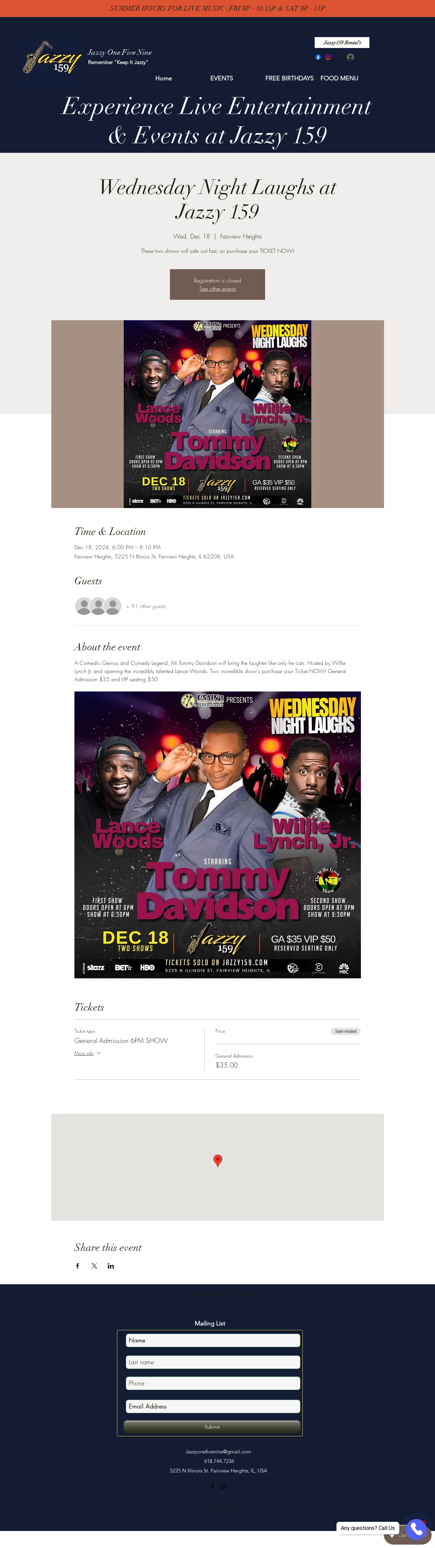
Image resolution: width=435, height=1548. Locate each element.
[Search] (418, 92)
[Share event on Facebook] (77, 1266)
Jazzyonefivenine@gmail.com (218, 1451)
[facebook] (318, 57)
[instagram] (328, 57)
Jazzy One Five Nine (217, 1293)
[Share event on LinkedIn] (111, 1266)
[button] (234, 78)
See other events (217, 288)
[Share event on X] (94, 1266)
